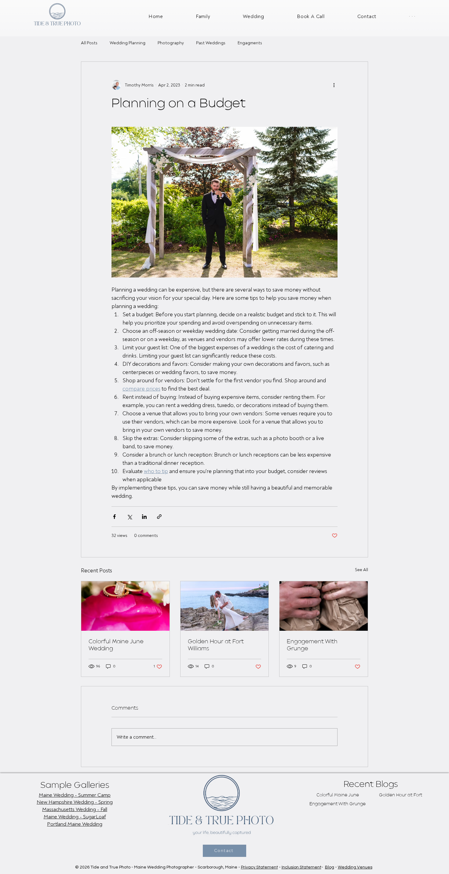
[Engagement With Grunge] (323, 606)
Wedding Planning (127, 43)
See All (361, 569)
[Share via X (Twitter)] (129, 517)
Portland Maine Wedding (74, 824)
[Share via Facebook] (114, 517)
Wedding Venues (355, 867)
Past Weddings (210, 43)
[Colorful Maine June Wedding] (125, 606)
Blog (329, 867)
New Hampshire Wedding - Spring (75, 802)
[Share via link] (159, 517)
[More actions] (334, 85)
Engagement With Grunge (312, 645)
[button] (400, 16)
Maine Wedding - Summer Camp (75, 795)
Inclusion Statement (301, 867)
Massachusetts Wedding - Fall (74, 809)
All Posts (89, 43)
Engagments (250, 43)
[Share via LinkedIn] (144, 517)
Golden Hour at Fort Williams (216, 645)
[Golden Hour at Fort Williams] (225, 606)
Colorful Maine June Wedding (116, 645)
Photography (171, 43)
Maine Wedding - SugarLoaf (75, 816)
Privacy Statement (259, 867)
